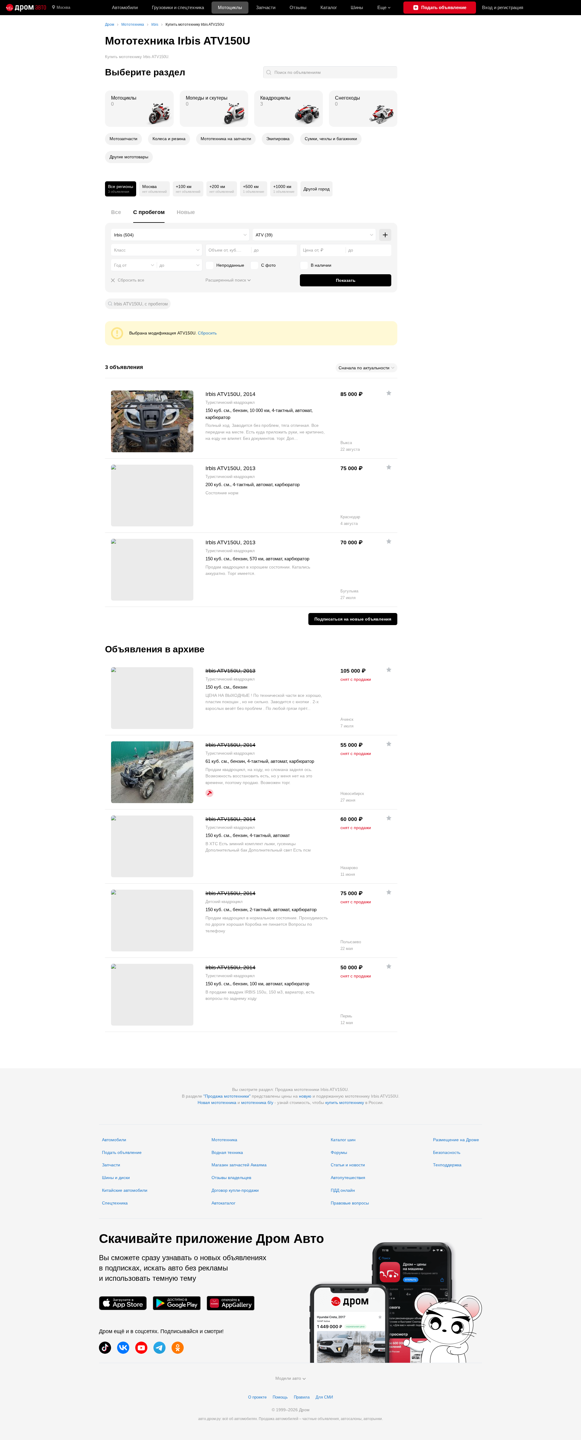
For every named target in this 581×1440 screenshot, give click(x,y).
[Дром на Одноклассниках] (178, 1348)
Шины (357, 7)
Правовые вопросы (350, 1203)
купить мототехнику (344, 1102)
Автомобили (125, 7)
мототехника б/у (257, 1102)
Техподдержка (447, 1164)
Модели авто (288, 1378)
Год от (120, 265)
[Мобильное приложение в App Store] (123, 1303)
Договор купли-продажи (235, 1190)
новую (305, 1096)
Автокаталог (223, 1203)
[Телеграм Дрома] (159, 1348)
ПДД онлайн (343, 1190)
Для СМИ (324, 1397)
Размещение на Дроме (456, 1139)
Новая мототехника (217, 1102)
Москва (63, 7)
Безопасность (446, 1152)
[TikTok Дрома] (105, 1348)
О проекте (257, 1397)
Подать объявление (122, 1152)
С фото (268, 265)
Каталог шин (343, 1139)
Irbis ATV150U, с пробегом (141, 303)
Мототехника (224, 1139)
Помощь (280, 1397)
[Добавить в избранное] (388, 392)
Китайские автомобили (124, 1190)
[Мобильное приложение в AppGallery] (230, 1303)
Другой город (317, 188)
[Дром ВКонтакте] (123, 1348)
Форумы (339, 1152)
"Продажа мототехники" (227, 1096)
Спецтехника (115, 1203)
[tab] (116, 216)
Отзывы (298, 7)
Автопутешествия (348, 1177)
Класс (120, 250)
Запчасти (265, 7)
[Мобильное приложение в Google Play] (177, 1303)
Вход (502, 7)
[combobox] (180, 235)
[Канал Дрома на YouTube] (141, 1348)
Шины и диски (116, 1177)
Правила (302, 1397)
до (161, 265)
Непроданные (230, 265)
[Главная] (26, 7)
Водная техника (227, 1152)
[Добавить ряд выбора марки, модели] (385, 235)
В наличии (321, 265)
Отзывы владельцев (231, 1177)
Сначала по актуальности (364, 367)
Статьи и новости (348, 1164)
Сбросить (207, 333)
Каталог (328, 7)
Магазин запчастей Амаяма (239, 1164)
